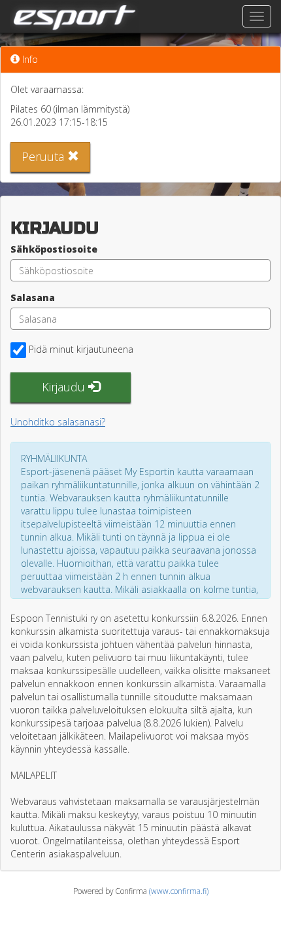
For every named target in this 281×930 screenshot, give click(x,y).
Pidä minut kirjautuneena (81, 349)
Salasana (32, 297)
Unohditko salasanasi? (57, 422)
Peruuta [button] (44, 156)
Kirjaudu (65, 387)
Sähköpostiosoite (53, 249)
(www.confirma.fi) (178, 890)
